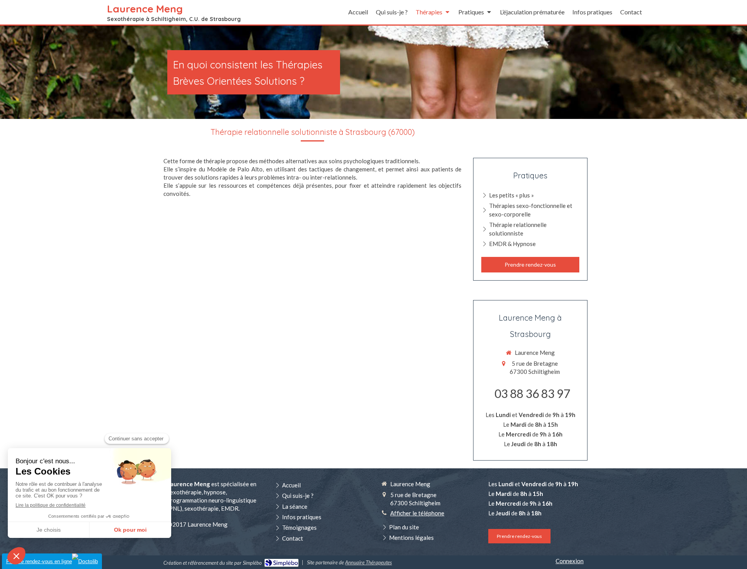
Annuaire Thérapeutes (368, 562)
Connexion (570, 560)
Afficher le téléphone (417, 513)
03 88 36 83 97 (532, 393)
